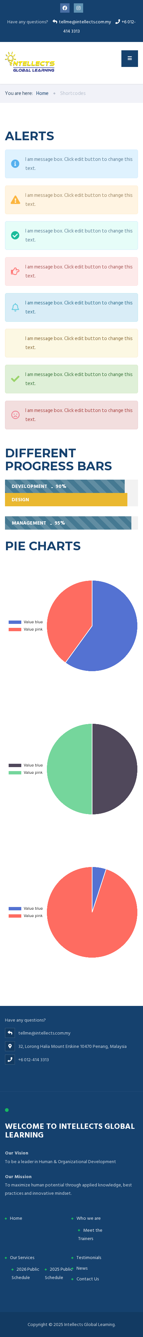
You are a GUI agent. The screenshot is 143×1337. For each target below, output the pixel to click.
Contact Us (87, 1279)
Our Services (22, 1257)
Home (16, 1218)
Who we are (88, 1218)
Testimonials (88, 1257)
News (81, 1268)
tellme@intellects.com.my (85, 22)
